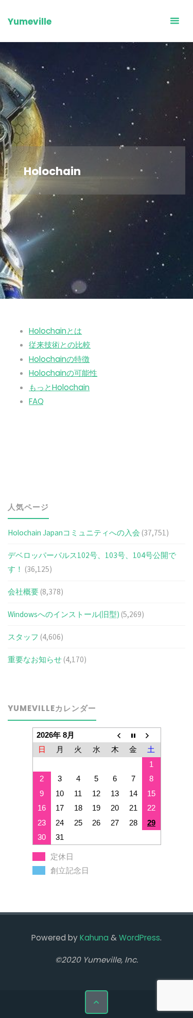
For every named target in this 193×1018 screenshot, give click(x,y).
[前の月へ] (115, 734)
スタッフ (23, 637)
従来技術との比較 (60, 344)
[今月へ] (133, 734)
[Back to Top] (97, 1002)
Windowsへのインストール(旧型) (63, 614)
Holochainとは (55, 330)
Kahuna (93, 937)
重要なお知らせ (35, 659)
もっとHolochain (59, 387)
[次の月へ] (151, 734)
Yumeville (29, 21)
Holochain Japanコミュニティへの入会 (74, 532)
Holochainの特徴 (59, 359)
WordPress (139, 937)
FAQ (36, 401)
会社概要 (23, 592)
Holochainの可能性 (63, 373)
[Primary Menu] (174, 21)
